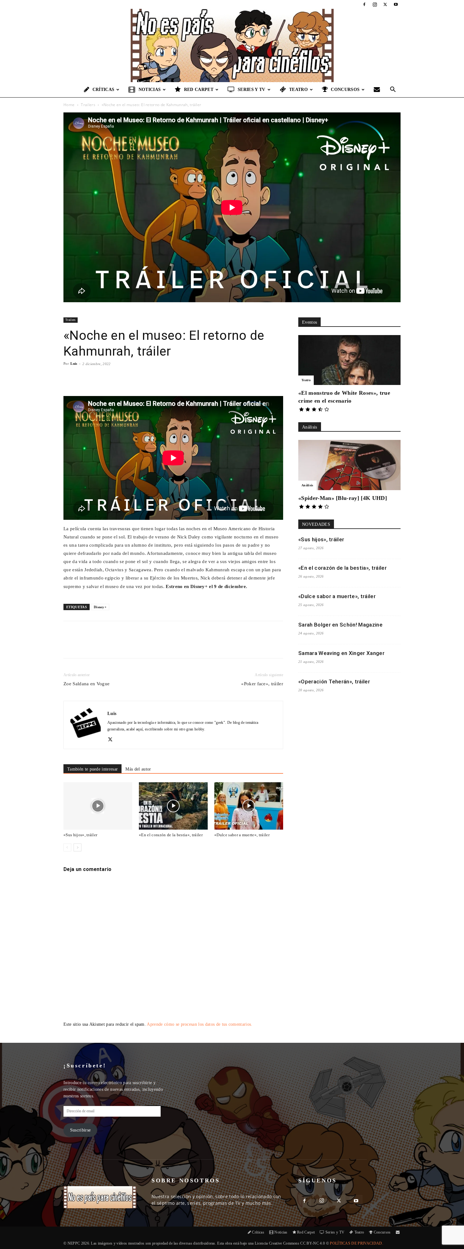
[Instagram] (374, 4)
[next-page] (77, 847)
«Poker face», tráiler (262, 683)
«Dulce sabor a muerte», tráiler (242, 834)
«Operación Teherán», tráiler (334, 681)
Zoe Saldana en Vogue (86, 683)
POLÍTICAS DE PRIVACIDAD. (356, 1243)
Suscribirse (80, 1130)
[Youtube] (396, 4)
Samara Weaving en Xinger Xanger (341, 653)
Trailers (88, 104)
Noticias (150, 89)
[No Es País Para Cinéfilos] (232, 45)
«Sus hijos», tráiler (80, 834)
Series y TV (251, 89)
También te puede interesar (92, 769)
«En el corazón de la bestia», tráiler (171, 834)
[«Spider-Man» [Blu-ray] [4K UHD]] (349, 465)
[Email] (151, 645)
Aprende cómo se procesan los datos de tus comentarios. (199, 1024)
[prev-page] (67, 847)
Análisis (307, 485)
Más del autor (138, 769)
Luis (73, 363)
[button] (393, 90)
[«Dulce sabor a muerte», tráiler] (248, 806)
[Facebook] (364, 4)
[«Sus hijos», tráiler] (97, 806)
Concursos (345, 89)
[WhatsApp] (137, 645)
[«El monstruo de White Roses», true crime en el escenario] (349, 360)
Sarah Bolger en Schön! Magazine (340, 624)
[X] (385, 4)
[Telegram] (166, 645)
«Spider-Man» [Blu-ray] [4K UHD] (342, 498)
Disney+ (100, 607)
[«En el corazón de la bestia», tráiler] (173, 806)
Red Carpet (198, 89)
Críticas (103, 89)
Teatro (298, 89)
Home (68, 104)
